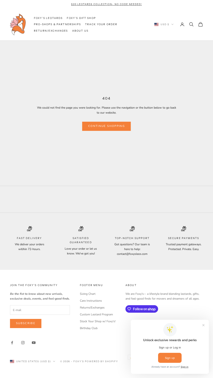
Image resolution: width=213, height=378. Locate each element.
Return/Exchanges (51, 30)
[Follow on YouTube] (34, 343)
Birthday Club (89, 328)
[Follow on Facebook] (12, 343)
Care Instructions (91, 301)
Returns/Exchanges (92, 308)
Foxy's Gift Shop (81, 18)
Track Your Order (101, 24)
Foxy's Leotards (48, 18)
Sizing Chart (87, 294)
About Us (80, 30)
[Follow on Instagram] (23, 343)
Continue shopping (106, 126)
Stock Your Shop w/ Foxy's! (97, 321)
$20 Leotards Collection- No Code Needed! (106, 4)
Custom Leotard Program (96, 314)
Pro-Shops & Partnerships (57, 24)
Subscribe (25, 323)
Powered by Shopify (101, 361)
